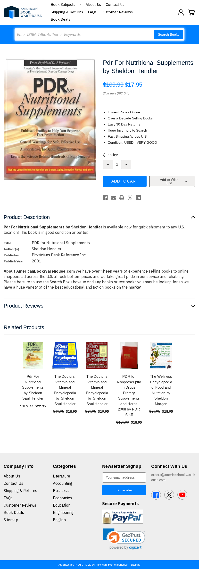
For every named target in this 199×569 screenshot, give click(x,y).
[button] (124, 539)
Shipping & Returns (67, 12)
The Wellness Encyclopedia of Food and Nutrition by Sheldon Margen (161, 390)
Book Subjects (63, 4)
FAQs (92, 12)
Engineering (63, 512)
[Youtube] (182, 494)
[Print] (121, 197)
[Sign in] (180, 12)
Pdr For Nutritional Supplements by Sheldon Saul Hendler (33, 387)
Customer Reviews (117, 12)
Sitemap (11, 519)
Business (61, 490)
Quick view (33, 355)
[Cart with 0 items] (191, 12)
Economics (62, 497)
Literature (61, 476)
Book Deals (60, 19)
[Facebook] (105, 197)
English (59, 519)
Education (61, 505)
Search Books (168, 34)
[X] (130, 197)
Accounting (62, 483)
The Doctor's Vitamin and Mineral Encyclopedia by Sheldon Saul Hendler (97, 390)
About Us (93, 4)
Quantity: (110, 154)
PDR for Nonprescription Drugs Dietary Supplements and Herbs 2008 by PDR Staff (129, 395)
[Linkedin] (138, 197)
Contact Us (115, 4)
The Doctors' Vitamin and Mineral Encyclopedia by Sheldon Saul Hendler (65, 390)
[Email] (113, 197)
